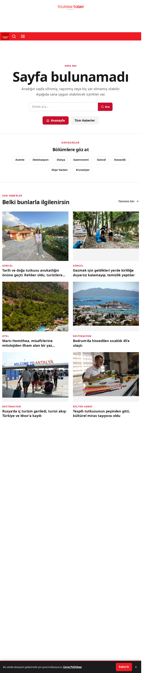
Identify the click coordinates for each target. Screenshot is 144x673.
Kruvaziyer (83, 170)
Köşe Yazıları (60, 170)
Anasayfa (58, 120)
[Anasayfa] (70, 8)
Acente (19, 159)
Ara (107, 106)
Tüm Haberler (85, 120)
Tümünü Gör (126, 201)
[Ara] (14, 36)
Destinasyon (41, 159)
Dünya (61, 159)
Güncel (101, 159)
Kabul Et (124, 667)
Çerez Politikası (72, 667)
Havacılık (120, 159)
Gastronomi (81, 159)
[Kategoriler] (23, 36)
